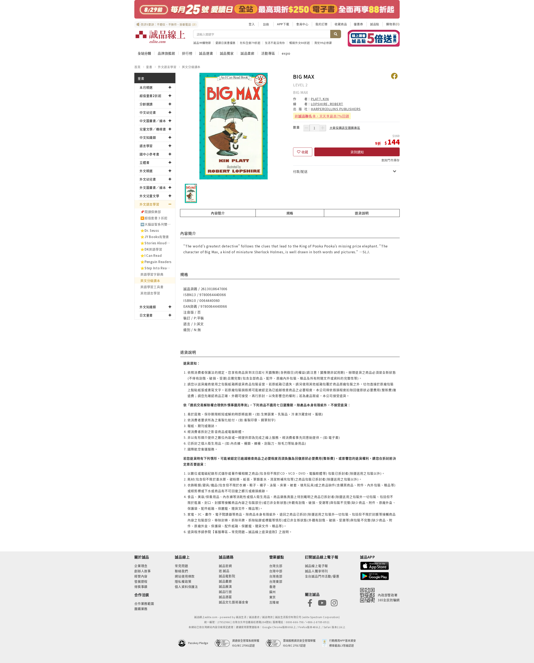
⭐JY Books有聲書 (154, 236)
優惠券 (358, 24)
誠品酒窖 (225, 597)
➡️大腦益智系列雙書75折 (157, 224)
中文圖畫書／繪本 (153, 120)
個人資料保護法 (186, 586)
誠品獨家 (227, 53)
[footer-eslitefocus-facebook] (310, 602)
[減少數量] (306, 128)
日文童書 (146, 315)
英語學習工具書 (151, 287)
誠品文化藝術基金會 (233, 602)
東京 (272, 597)
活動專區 (268, 53)
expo (286, 53)
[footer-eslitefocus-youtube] (322, 602)
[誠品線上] (160, 37)
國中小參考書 (149, 154)
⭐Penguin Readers (155, 262)
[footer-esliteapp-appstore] (374, 565)
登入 (252, 24)
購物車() (393, 24)
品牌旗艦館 (166, 53)
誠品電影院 (227, 576)
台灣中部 (275, 571)
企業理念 (140, 565)
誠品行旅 (225, 591)
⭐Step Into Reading (157, 268)
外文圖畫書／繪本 (153, 187)
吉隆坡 (274, 602)
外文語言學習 (167, 67)
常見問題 (181, 565)
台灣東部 (275, 581)
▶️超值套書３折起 (154, 218)
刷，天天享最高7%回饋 (322, 115)
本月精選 (146, 87)
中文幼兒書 (148, 112)
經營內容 (140, 576)
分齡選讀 (146, 104)
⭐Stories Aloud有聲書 (157, 243)
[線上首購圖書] (374, 38)
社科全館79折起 (250, 43)
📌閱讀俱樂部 (150, 211)
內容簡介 (218, 213)
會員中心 (302, 24)
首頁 (137, 67)
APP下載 (283, 24)
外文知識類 (148, 307)
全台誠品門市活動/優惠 (322, 576)
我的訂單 (321, 24)
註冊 (266, 24)
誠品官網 (225, 565)
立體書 (144, 162)
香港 (272, 586)
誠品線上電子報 (316, 565)
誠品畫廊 (247, 53)
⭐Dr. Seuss (149, 230)
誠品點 (374, 24)
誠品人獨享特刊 (316, 571)
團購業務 (140, 608)
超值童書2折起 (150, 95)
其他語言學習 (150, 293)
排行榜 (187, 53)
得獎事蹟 (140, 586)
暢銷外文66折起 (299, 43)
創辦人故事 (142, 571)
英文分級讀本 (191, 67)
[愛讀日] (267, 9)
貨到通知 (357, 151)
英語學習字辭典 (151, 274)
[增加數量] (322, 128)
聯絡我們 (181, 571)
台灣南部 (275, 576)
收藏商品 (341, 24)
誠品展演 (225, 586)
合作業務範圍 (144, 603)
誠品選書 (206, 53)
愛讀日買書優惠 (225, 43)
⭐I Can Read (151, 255)
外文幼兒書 (148, 179)
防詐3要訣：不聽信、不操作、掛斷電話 (169, 24)
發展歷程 (140, 581)
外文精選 (146, 171)
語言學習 (146, 146)
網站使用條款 (185, 576)
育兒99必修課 (323, 43)
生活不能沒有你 (275, 43)
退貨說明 (362, 213)
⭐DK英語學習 (151, 249)
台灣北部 (275, 565)
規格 (289, 213)
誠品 (225, 570)
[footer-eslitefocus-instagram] (334, 602)
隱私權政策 (183, 581)
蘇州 (272, 592)
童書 (149, 67)
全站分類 (144, 53)
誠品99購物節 (202, 43)
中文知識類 (148, 137)
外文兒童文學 (149, 196)
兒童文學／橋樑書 (153, 129)
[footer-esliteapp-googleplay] (374, 576)
